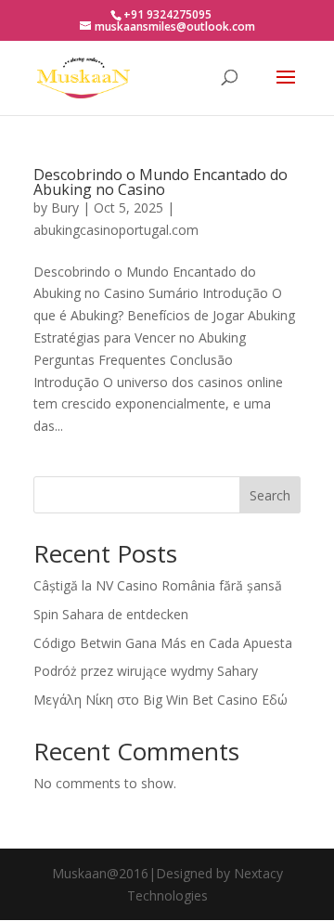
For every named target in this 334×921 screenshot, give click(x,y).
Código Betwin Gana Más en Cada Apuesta (162, 643)
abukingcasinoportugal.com (116, 230)
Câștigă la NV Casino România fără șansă (157, 585)
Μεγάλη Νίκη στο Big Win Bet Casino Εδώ (160, 699)
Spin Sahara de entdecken (110, 614)
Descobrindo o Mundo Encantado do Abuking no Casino (160, 182)
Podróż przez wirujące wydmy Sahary (145, 671)
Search (270, 495)
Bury (65, 207)
